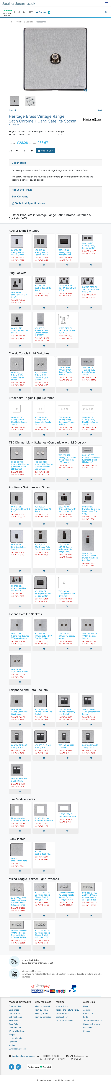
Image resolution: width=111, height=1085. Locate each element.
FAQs (85, 1017)
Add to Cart (47, 150)
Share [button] (11, 110)
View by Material (42, 1006)
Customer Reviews (91, 1024)
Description (19, 162)
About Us (87, 1010)
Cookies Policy (62, 1017)
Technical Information (92, 1020)
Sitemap (87, 1031)
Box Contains (20, 196)
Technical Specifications (30, 203)
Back (100, 110)
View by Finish (41, 1010)
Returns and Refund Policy (67, 1010)
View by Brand (41, 1013)
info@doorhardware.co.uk (23, 1056)
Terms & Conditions (64, 1020)
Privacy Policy (62, 1006)
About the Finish (22, 189)
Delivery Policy (62, 1013)
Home (85, 1006)
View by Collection (43, 1017)
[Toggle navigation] (107, 3)
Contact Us (88, 1013)
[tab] (55, 163)
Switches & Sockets (24, 22)
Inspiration (87, 1027)
